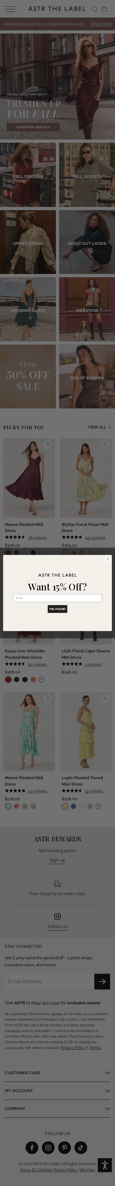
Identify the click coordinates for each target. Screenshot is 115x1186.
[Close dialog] (108, 559)
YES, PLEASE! (57, 609)
